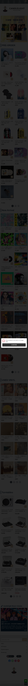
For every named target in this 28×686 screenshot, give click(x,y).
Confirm (14, 344)
